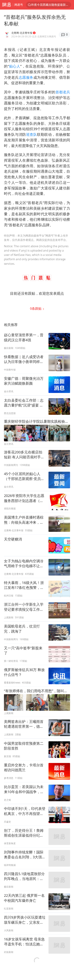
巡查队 (31, 134)
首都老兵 (63, 92)
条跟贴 (36, 308)
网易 (6, 5)
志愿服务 (26, 77)
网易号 (18, 5)
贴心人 (14, 66)
